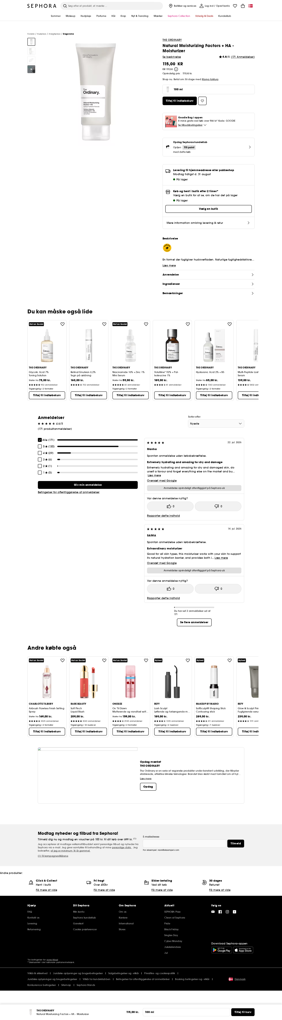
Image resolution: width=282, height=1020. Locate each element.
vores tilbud (52, 959)
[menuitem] (182, 6)
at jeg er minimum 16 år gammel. (70, 850)
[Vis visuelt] (31, 42)
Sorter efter (194, 416)
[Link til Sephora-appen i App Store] (243, 950)
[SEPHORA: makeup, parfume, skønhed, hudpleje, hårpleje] (41, 6)
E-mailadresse (151, 836)
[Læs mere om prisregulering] (176, 69)
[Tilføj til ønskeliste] (62, 324)
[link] (88, 485)
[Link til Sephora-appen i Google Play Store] (221, 950)
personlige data (122, 847)
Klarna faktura (210, 79)
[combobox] (216, 423)
